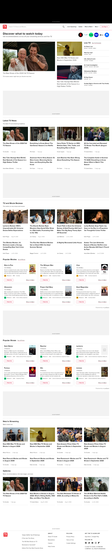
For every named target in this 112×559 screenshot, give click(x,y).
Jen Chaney (33, 236)
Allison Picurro (6, 452)
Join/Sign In (105, 26)
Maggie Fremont (34, 253)
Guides (80, 26)
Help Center (51, 546)
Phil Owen (32, 151)
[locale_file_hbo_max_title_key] (96, 35)
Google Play (95, 536)
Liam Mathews (60, 236)
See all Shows (21, 340)
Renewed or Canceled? (28, 545)
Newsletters (51, 540)
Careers (50, 543)
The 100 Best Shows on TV (29, 541)
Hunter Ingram (60, 151)
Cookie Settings (71, 543)
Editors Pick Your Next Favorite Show (32, 548)
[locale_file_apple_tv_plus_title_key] (101, 35)
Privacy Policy (70, 536)
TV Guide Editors (88, 151)
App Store (88, 536)
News (96, 26)
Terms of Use (70, 540)
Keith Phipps (6, 236)
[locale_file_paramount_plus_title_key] (107, 35)
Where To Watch (30, 280)
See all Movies (21, 259)
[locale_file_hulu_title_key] (91, 35)
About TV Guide (52, 536)
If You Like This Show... (28, 538)
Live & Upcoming (71, 26)
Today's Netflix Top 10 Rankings (31, 535)
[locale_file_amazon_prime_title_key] (86, 35)
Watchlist (9, 280)
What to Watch (88, 26)
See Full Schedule (96, 43)
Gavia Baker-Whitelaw (8, 168)
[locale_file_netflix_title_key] (80, 35)
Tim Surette (6, 151)
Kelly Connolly (33, 464)
